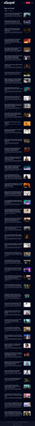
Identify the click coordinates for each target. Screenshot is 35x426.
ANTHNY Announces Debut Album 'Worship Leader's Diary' (13, 65)
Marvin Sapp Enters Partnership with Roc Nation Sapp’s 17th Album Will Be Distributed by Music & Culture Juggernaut (13, 49)
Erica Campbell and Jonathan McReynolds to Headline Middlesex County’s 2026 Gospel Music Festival (14, 201)
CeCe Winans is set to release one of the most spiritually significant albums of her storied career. (13, 213)
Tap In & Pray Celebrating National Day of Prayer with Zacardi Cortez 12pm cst (13, 379)
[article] (17, 15)
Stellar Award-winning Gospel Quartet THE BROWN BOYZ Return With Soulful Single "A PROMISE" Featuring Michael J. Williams (14, 192)
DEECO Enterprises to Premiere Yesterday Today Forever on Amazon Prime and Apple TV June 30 (13, 140)
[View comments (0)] (11, 18)
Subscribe (28, 2)
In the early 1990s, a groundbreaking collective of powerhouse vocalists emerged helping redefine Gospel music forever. (13, 298)
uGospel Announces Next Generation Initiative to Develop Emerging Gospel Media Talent (12, 29)
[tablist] (9, 11)
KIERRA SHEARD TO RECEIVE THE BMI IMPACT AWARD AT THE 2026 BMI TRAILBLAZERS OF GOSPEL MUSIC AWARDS (12, 167)
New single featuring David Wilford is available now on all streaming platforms (13, 322)
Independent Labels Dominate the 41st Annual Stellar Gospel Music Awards (12, 21)
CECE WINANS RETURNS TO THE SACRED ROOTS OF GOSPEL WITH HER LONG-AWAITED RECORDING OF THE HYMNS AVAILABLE (13, 210)
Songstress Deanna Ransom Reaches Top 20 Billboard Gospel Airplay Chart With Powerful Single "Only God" (13, 362)
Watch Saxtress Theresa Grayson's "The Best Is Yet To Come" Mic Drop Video (13, 97)
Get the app (20, 423)
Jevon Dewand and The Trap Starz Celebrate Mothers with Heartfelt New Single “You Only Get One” (12, 386)
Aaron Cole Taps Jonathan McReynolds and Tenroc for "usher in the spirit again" (13, 14)
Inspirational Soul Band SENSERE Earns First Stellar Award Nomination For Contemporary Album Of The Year (13, 149)
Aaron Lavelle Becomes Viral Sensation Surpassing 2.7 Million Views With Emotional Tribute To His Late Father (13, 40)
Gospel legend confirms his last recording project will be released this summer (13, 279)
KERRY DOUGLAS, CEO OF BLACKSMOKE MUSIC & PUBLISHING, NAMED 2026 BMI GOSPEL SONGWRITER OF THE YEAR (13, 80)
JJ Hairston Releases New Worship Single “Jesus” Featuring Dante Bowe (13, 228)
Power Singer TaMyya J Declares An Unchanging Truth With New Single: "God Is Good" (13, 88)
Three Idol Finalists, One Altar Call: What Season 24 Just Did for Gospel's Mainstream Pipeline (13, 336)
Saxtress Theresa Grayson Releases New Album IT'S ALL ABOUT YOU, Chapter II (13, 304)
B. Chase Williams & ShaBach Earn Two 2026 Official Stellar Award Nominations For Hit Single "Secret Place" (14, 184)
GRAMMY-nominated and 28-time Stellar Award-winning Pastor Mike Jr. (13, 124)
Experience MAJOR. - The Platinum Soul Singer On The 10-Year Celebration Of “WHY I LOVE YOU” (13, 345)
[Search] (22, 3)
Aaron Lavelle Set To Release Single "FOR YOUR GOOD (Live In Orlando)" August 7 (13, 43)
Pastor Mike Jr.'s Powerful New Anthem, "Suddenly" (13, 122)
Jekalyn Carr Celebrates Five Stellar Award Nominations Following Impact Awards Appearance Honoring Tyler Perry (13, 219)
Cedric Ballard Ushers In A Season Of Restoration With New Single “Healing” (13, 261)
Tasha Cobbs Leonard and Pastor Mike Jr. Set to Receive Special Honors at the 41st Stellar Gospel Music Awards (13, 114)
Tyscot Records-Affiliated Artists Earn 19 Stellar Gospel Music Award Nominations (13, 285)
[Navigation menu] (2, 3)
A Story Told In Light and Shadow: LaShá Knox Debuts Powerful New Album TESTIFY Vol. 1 (13, 235)
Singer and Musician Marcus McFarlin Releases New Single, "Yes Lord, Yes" (12, 371)
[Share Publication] (24, 3)
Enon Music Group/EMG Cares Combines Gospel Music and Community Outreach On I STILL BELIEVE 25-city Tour (13, 354)
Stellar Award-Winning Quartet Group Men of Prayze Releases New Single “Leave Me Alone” (13, 244)
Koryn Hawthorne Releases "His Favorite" (13, 72)
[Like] (5, 69)
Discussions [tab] (11, 10)
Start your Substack (15, 423)
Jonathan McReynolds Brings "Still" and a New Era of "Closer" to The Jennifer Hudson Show (13, 395)
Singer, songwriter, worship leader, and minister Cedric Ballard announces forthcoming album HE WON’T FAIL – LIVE (14, 263)
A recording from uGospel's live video (10, 380)
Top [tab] (8, 10)
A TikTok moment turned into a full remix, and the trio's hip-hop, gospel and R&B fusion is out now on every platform (13, 16)
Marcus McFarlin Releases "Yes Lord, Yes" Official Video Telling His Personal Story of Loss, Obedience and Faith (13, 105)
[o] (27, 380)
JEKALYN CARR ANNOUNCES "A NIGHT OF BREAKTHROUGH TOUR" (13, 130)
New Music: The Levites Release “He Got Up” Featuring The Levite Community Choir (13, 253)
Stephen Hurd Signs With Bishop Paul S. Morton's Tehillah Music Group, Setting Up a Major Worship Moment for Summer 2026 (13, 412)
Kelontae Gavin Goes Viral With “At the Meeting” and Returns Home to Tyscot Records (13, 312)
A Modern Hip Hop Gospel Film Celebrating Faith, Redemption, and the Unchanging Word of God (12, 143)
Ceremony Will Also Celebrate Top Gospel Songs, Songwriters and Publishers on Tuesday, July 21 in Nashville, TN (14, 170)
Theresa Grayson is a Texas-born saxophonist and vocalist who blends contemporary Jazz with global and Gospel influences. (13, 306)
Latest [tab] (6, 10)
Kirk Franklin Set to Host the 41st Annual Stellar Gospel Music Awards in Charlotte (13, 268)
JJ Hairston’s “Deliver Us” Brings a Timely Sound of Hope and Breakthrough (13, 320)
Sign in (32, 2)
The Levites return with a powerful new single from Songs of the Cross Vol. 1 (13, 255)
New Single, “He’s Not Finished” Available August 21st (12, 51)
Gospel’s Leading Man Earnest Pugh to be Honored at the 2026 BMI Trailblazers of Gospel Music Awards (13, 158)
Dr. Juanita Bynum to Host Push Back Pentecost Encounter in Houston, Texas (12, 328)
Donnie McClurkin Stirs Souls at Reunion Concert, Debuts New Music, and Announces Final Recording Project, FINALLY (14, 276)
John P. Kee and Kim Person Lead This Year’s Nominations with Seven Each (13, 271)
